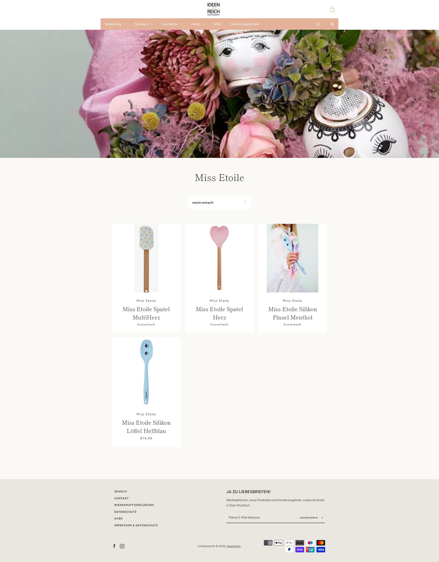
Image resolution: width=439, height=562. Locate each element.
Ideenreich (234, 546)
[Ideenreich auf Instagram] (122, 546)
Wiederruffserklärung (134, 505)
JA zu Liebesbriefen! (248, 491)
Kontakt (121, 498)
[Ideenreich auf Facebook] (114, 546)
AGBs (118, 518)
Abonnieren (309, 517)
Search (120, 491)
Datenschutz (125, 511)
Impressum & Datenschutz (136, 525)
